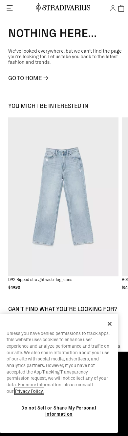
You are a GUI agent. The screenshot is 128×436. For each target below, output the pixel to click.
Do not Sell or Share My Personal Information (58, 411)
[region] (59, 373)
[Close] (109, 324)
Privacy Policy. (29, 391)
